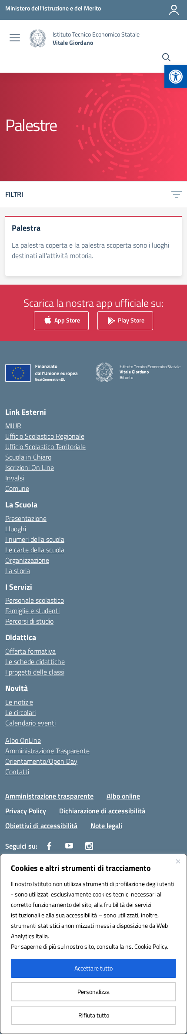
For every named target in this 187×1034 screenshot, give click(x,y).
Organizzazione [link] (27, 560)
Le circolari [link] (20, 712)
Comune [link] (17, 488)
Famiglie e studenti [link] (32, 610)
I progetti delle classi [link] (34, 672)
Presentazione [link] (26, 518)
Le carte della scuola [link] (34, 549)
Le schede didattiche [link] (35, 661)
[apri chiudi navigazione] (15, 39)
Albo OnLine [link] (23, 740)
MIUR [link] (13, 425)
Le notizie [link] (19, 702)
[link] (175, 76)
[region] (93, 944)
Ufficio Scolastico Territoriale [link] (45, 446)
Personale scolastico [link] (34, 600)
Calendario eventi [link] (30, 723)
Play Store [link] (130, 320)
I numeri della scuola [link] (34, 539)
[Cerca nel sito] (166, 58)
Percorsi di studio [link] (29, 621)
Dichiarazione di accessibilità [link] (102, 811)
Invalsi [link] (14, 478)
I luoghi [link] (15, 529)
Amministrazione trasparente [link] (49, 796)
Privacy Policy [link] (25, 811)
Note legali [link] (106, 825)
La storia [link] (17, 570)
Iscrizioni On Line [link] (29, 467)
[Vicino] (178, 861)
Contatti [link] (17, 771)
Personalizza (93, 991)
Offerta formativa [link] (30, 651)
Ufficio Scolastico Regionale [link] (44, 436)
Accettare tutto (93, 968)
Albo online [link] (123, 796)
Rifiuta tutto (93, 1015)
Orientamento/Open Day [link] (41, 761)
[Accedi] (174, 10)
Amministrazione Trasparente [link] (47, 750)
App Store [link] (66, 320)
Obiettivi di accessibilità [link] (41, 825)
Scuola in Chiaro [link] (28, 457)
